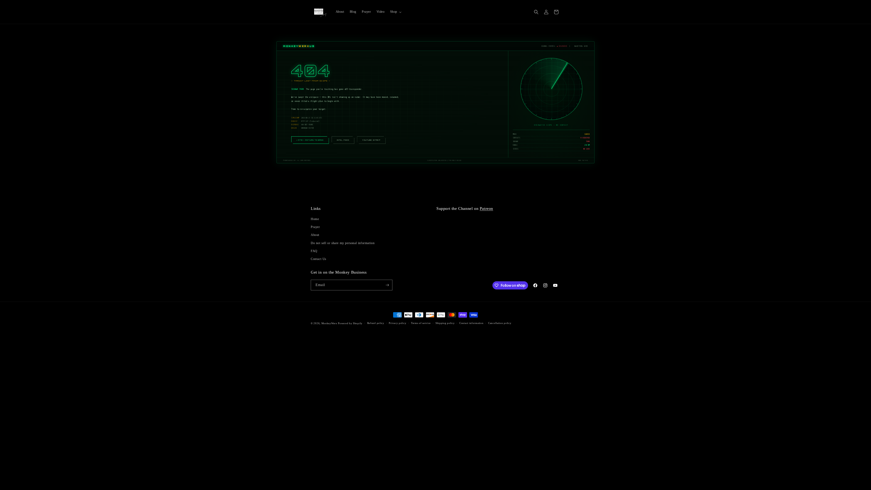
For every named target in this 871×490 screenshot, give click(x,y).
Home (315, 219)
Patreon (486, 208)
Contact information (471, 323)
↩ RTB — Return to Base (310, 140)
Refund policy (375, 323)
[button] (395, 12)
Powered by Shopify (350, 323)
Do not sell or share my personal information (342, 243)
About (315, 235)
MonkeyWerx (329, 323)
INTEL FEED (343, 140)
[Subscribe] (387, 285)
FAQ (314, 251)
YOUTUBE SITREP (371, 140)
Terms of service (421, 323)
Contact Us (318, 259)
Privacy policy (397, 323)
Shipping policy (445, 323)
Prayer (315, 227)
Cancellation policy (499, 323)
